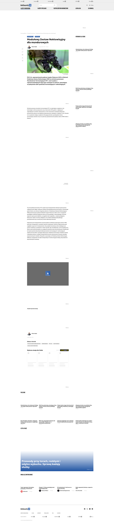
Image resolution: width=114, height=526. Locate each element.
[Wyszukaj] (54, 5)
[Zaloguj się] (87, 5)
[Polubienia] (22, 49)
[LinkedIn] (90, 509)
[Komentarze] (22, 51)
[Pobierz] (22, 57)
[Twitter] (87, 509)
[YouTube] (92, 509)
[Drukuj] (22, 54)
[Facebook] (85, 509)
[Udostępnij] (22, 60)
